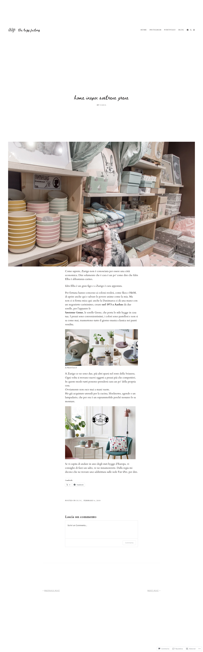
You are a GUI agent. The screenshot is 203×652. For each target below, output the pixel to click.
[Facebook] (188, 30)
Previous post (52, 590)
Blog (79, 500)
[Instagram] (194, 30)
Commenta (129, 543)
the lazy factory (29, 30)
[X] (191, 30)
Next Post (153, 590)
